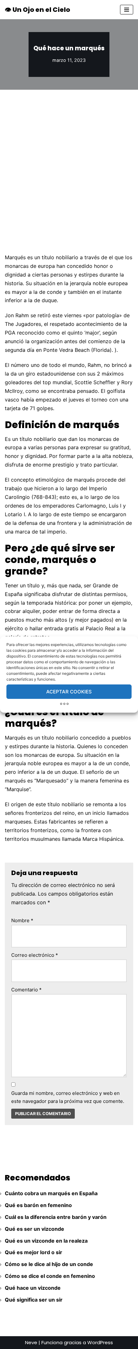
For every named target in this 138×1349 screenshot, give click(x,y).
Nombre (22, 920)
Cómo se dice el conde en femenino (50, 1276)
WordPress (100, 1342)
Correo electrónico (34, 955)
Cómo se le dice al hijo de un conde (49, 1264)
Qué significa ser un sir (34, 1299)
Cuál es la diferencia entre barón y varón (56, 1217)
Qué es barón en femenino (38, 1205)
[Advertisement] (69, 162)
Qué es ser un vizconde (34, 1229)
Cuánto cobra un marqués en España (51, 1193)
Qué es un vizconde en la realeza (46, 1240)
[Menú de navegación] (126, 9)
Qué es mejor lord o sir (33, 1252)
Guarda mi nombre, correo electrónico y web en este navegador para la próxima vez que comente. (67, 1097)
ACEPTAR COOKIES (69, 692)
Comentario (26, 990)
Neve (31, 1342)
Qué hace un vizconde (33, 1288)
